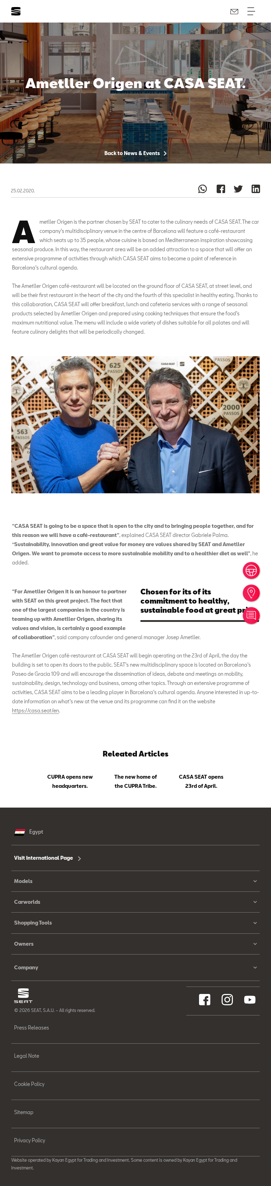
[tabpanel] (69, 780)
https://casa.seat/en (35, 711)
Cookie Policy (29, 1084)
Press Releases (31, 1028)
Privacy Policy (29, 1140)
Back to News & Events (132, 153)
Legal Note (26, 1056)
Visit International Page (44, 858)
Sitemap (24, 1112)
